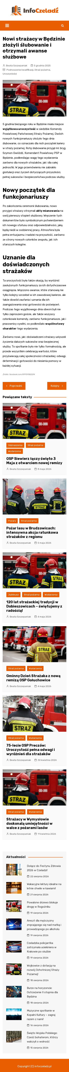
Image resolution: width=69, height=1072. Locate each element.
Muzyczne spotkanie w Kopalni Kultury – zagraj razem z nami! (41, 1015)
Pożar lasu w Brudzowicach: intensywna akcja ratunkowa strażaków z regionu (32, 532)
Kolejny (55, 386)
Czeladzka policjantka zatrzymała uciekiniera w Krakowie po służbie (41, 947)
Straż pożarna (42, 69)
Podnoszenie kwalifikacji (20, 69)
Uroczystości (10, 73)
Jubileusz (13, 594)
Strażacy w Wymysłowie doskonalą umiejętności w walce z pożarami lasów (29, 823)
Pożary (12, 520)
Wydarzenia (14, 451)
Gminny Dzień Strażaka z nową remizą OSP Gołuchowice (33, 678)
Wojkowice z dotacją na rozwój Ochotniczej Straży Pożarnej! (43, 970)
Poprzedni (16, 386)
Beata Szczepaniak (16, 65)
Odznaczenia (15, 445)
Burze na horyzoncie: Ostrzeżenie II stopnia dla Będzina (42, 992)
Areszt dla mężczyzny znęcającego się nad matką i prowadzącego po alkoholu (44, 925)
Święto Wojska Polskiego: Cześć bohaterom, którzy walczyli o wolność (42, 1037)
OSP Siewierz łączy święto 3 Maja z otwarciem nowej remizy (34, 460)
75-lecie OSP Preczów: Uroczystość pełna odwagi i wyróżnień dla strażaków (30, 749)
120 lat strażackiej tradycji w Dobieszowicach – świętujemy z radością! (34, 606)
